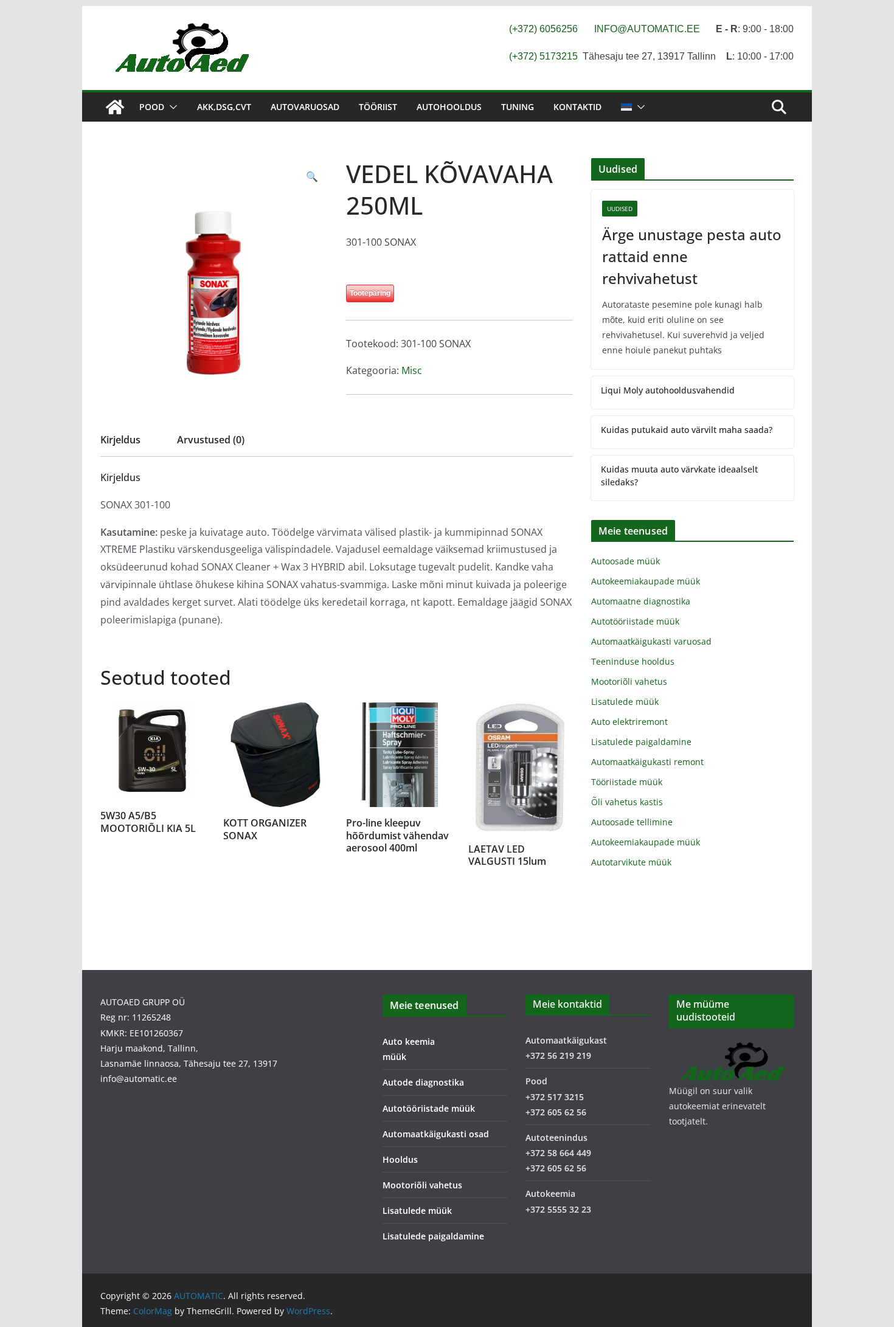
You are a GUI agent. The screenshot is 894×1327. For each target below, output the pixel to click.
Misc (411, 370)
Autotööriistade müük (635, 621)
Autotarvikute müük (631, 862)
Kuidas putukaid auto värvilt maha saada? (686, 429)
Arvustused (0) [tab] (210, 439)
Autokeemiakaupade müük (645, 581)
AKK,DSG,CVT (224, 107)
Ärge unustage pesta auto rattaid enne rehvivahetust (691, 256)
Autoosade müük (625, 561)
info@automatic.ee (138, 1078)
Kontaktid (577, 107)
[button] (171, 107)
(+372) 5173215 (543, 56)
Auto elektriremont (629, 721)
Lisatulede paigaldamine (641, 741)
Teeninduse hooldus (632, 661)
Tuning (517, 107)
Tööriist (378, 107)
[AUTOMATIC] (115, 107)
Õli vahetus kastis (627, 802)
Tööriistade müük (626, 782)
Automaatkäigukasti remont (647, 761)
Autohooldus (449, 107)
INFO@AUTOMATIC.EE (647, 29)
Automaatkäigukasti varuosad (651, 641)
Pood (151, 107)
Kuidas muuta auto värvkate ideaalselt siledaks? (679, 475)
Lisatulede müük (625, 701)
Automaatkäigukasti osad (436, 1134)
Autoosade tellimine (632, 822)
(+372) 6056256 (543, 29)
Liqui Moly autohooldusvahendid (668, 390)
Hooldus (400, 1159)
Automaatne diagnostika (640, 601)
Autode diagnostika (423, 1082)
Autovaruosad (305, 107)
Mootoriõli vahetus (629, 681)
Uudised (619, 208)
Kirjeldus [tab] (120, 439)
